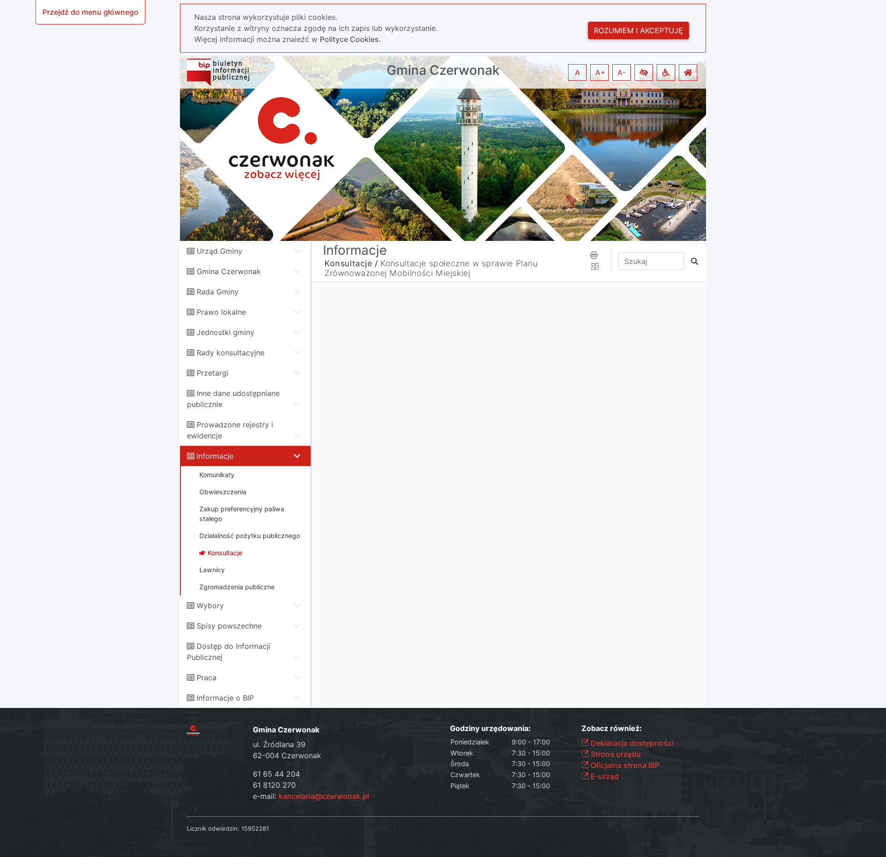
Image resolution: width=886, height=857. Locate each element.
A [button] (577, 72)
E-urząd (604, 776)
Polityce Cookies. (350, 39)
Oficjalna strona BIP (624, 765)
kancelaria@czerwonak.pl (324, 796)
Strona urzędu (615, 754)
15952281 (255, 828)
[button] (644, 72)
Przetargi (212, 373)
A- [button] (621, 72)
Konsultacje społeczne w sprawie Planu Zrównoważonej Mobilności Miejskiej (431, 268)
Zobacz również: (611, 728)
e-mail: (311, 796)
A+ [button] (600, 72)
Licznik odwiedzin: (213, 828)
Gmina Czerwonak (443, 70)
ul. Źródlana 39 (279, 744)
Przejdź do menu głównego (90, 12)
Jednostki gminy (225, 332)
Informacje (215, 456)
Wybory (210, 605)
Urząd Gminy (219, 251)
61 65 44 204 (276, 774)
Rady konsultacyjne (230, 352)
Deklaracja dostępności (631, 743)
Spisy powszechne (229, 625)
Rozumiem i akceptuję (638, 30)
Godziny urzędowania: (490, 728)
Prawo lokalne (221, 312)
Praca (206, 677)
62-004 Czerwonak (287, 755)
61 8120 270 (274, 785)
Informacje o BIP (225, 697)
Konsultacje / (351, 263)
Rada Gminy (218, 291)
